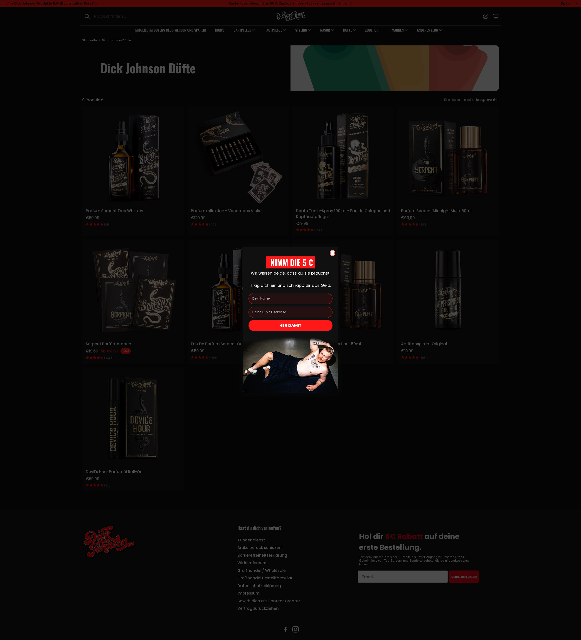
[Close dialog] (332, 253)
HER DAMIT (290, 325)
